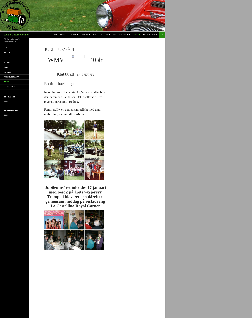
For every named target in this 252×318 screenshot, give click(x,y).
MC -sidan (104, 34)
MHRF (95, 34)
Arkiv (135, 34)
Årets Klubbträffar (120, 34)
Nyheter (63, 34)
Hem (55, 34)
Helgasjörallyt (149, 34)
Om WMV (73, 34)
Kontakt (85, 34)
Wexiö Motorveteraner (16, 34)
